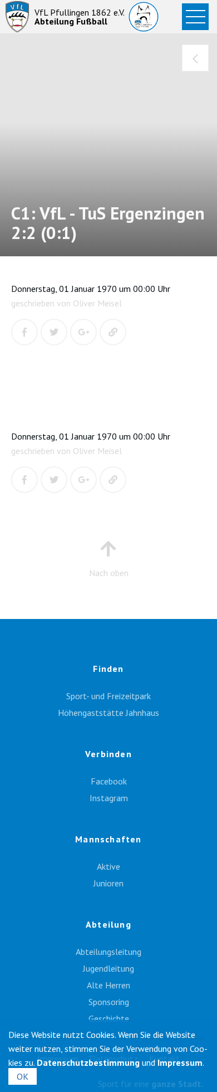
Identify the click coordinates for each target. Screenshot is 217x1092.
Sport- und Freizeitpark (108, 695)
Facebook (109, 781)
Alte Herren (108, 985)
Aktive (108, 866)
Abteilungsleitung (108, 951)
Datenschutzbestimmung (88, 1062)
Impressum (180, 1062)
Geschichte (108, 1018)
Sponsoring (108, 1001)
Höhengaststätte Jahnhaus (108, 712)
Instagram (109, 797)
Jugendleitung (108, 968)
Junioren (108, 883)
